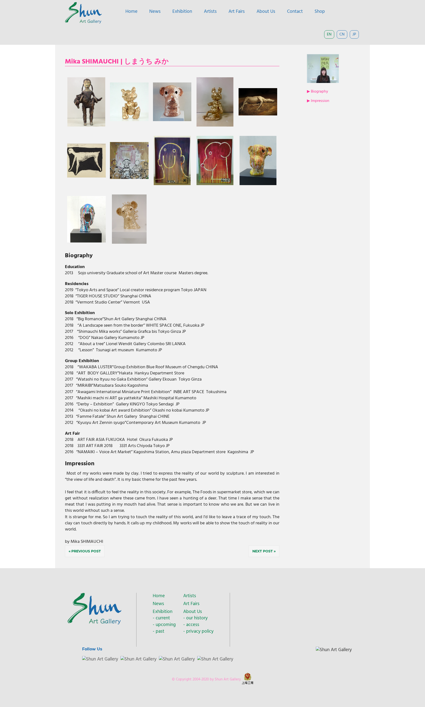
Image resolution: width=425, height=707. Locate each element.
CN (342, 34)
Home (131, 11)
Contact (295, 11)
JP (354, 34)
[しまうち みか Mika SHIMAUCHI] (129, 120)
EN (329, 34)
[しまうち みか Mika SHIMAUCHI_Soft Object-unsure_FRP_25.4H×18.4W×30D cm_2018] (129, 242)
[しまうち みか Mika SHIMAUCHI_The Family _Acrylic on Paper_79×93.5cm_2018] (129, 177)
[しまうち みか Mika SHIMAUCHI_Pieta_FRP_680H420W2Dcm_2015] (86, 125)
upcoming (166, 624)
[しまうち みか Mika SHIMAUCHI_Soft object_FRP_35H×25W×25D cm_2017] (215, 125)
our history (197, 618)
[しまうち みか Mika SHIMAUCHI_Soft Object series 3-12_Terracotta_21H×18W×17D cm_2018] (172, 120)
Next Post (262, 551)
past (160, 631)
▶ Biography (317, 91)
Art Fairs (236, 11)
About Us (266, 11)
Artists (210, 11)
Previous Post (86, 551)
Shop (320, 11)
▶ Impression (318, 101)
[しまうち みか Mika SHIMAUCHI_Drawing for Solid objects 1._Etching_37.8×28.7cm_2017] (86, 176)
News (155, 11)
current (163, 618)
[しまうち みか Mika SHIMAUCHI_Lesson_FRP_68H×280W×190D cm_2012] (258, 114)
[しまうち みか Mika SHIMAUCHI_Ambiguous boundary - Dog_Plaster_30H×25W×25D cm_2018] (258, 184)
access (192, 624)
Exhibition (182, 11)
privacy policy (199, 631)
